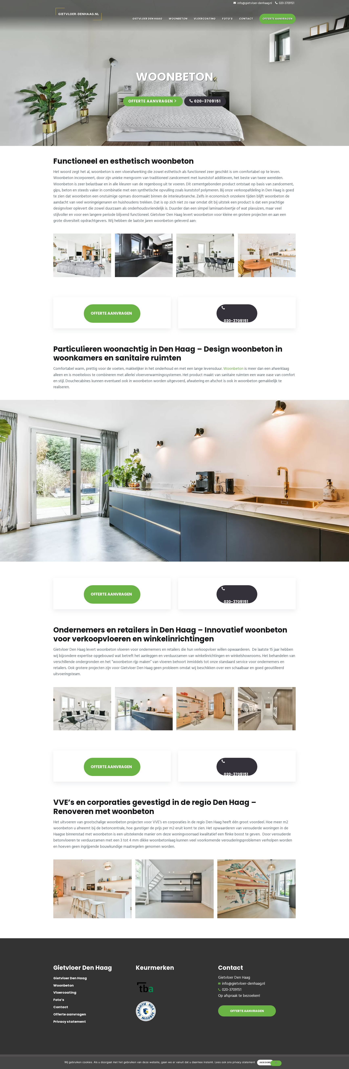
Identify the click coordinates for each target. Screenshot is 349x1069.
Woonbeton (233, 369)
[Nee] (275, 1063)
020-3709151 (286, 3)
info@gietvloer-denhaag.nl (254, 3)
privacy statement (243, 1062)
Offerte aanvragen (150, 101)
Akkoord (265, 1062)
